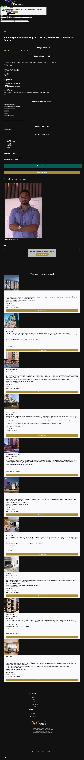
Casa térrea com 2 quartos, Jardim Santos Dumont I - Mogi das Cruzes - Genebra (24, 543)
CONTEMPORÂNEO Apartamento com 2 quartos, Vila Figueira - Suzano (22, 339)
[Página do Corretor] (23, 238)
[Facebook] (42, 750)
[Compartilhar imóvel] (5, 31)
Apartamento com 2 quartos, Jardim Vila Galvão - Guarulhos (19, 381)
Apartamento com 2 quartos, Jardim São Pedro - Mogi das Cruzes (21, 424)
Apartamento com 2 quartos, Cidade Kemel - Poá (17, 504)
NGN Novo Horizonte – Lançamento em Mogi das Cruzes (19, 669)
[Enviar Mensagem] (28, 21)
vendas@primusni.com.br (37, 716)
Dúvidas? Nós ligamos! (42, 172)
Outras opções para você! (42, 274)
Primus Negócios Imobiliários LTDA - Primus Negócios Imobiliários (10, 2)
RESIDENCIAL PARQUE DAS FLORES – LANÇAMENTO (18, 626)
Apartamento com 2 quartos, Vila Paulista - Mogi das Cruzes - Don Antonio (23, 585)
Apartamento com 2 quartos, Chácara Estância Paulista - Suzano (20, 300)
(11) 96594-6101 (34, 713)
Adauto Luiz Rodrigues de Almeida (12, 239)
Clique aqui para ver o (42, 254)
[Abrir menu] (5, 10)
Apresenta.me (8, 757)
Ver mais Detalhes (42, 310)
